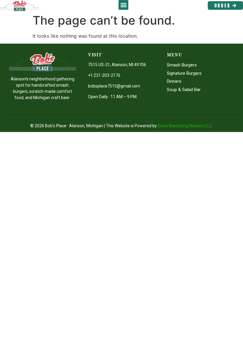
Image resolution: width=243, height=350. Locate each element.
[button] (123, 5)
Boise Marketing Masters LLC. (185, 125)
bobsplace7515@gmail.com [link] (114, 86)
